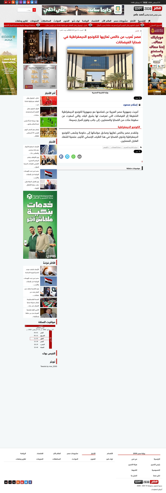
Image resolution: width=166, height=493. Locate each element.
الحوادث (57, 20)
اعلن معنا (156, 475)
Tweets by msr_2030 (49, 366)
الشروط (134, 469)
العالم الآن (106, 20)
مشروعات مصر (121, 20)
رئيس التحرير (155, 464)
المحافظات (46, 20)
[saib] (40, 46)
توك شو (76, 20)
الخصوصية (156, 469)
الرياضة (85, 20)
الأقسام (110, 453)
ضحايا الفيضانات (115, 147)
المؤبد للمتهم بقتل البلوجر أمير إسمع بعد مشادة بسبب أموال (132, 25)
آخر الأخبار (50, 92)
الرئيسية (141, 20)
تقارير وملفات (21, 20)
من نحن (134, 458)
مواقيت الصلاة (47, 321)
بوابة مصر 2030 (139, 453)
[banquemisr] (40, 76)
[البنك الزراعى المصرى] (8, 94)
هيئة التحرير (132, 464)
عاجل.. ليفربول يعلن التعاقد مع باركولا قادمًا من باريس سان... (80, 25)
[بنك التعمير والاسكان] (40, 224)
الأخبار (133, 20)
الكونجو (106, 147)
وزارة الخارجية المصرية (130, 147)
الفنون (66, 20)
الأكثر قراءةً (49, 262)
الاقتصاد (95, 20)
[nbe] (83, 10)
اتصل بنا (134, 475)
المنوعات (34, 20)
